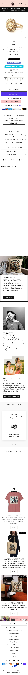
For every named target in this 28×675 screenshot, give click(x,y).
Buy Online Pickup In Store (14, 631)
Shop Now (8, 297)
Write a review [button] (13, 123)
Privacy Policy (14, 650)
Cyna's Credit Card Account (14, 628)
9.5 (16, 84)
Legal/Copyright (14, 648)
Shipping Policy (14, 636)
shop (14, 613)
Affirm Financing (14, 633)
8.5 (7, 84)
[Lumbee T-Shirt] (14, 500)
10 (21, 84)
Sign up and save (13, 661)
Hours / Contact (14, 639)
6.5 (10, 79)
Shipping (7, 72)
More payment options (14, 98)
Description (14, 131)
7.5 (18, 79)
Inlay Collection (11, 397)
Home (13, 44)
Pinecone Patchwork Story (14, 143)
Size (14, 76)
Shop (14, 527)
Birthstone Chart (14, 151)
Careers (14, 656)
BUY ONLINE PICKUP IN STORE (14, 135)
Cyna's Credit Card (14, 148)
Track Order (14, 642)
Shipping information (14, 139)
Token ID (14, 653)
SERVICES (13, 623)
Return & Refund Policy (14, 645)
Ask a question (14, 154)
